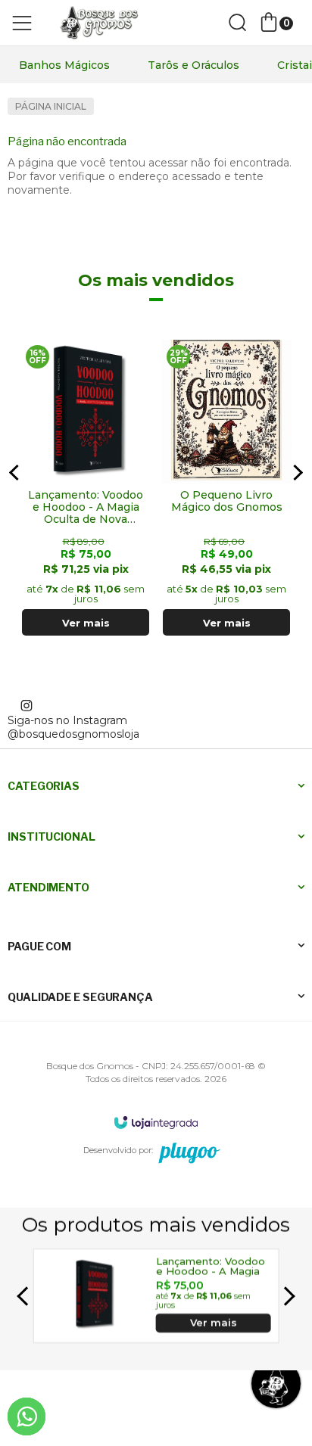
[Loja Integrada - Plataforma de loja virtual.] (156, 1121)
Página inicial (50, 106)
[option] (64, 65)
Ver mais (86, 623)
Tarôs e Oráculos (193, 65)
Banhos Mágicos (64, 65)
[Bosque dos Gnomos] (98, 23)
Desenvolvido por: (118, 1150)
